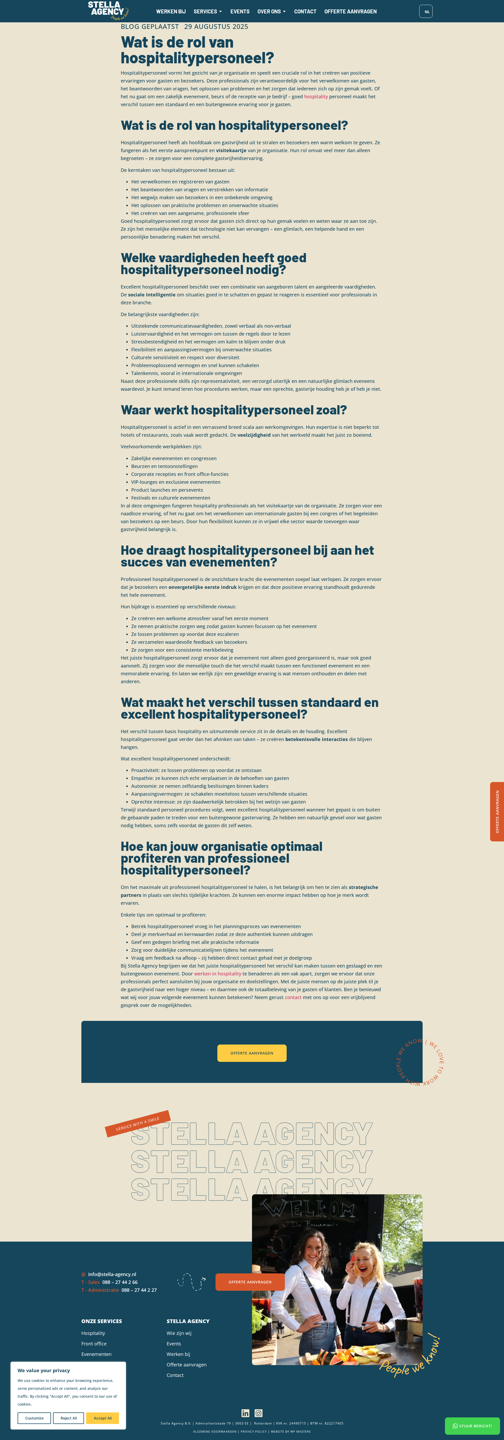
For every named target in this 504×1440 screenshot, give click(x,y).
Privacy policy (254, 1431)
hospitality (316, 96)
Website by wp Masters (291, 1431)
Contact (175, 1375)
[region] (68, 1395)
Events (174, 1343)
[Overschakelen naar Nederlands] (425, 11)
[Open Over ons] (284, 11)
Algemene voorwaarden (215, 1431)
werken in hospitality (217, 973)
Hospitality (93, 1333)
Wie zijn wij (179, 1333)
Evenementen (96, 1354)
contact (293, 997)
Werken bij (178, 1354)
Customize (34, 1418)
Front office (94, 1343)
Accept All (103, 1418)
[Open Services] (220, 11)
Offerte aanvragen (187, 1364)
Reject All (69, 1418)
